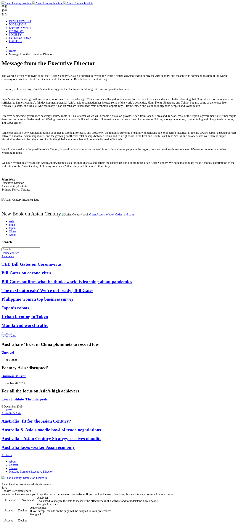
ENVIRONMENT (20, 27)
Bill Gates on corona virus (26, 272)
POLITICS (15, 41)
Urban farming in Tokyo (24, 316)
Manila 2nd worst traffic (24, 325)
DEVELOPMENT (20, 21)
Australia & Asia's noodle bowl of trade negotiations (51, 429)
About (12, 461)
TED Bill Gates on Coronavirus (31, 264)
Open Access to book (101, 214)
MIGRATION (17, 24)
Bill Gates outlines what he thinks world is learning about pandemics (66, 281)
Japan (12, 228)
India (12, 224)
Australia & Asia (11, 413)
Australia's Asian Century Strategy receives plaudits (51, 438)
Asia (11, 221)
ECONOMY (16, 31)
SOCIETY (15, 34)
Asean (12, 234)
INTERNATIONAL (21, 37)
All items (6, 333)
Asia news (7, 256)
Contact (13, 464)
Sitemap (13, 468)
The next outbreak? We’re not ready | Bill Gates (47, 290)
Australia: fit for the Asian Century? (36, 421)
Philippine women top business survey (37, 299)
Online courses (10, 253)
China (12, 231)
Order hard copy (124, 214)
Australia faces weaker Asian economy (38, 447)
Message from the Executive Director (31, 471)
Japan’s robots (15, 307)
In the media (8, 336)
